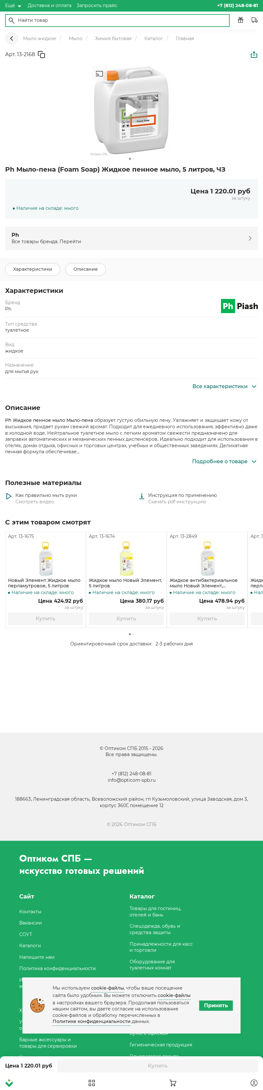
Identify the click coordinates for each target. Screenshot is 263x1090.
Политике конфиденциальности (92, 1021)
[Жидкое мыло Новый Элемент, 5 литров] (126, 558)
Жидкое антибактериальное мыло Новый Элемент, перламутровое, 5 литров (204, 583)
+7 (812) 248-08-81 (131, 774)
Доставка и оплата (50, 5)
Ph (8, 309)
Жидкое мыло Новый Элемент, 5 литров (125, 583)
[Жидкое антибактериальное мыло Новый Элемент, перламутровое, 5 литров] (207, 558)
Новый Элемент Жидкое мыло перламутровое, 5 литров (44, 583)
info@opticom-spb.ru (132, 780)
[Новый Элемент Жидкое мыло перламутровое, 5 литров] (45, 558)
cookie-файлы (107, 988)
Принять (216, 1005)
